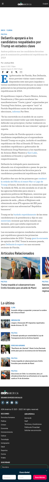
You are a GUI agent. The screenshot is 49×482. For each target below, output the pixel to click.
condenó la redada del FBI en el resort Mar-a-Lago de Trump (24, 181)
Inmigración (15, 320)
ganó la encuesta (39, 238)
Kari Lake (32, 152)
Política (4, 34)
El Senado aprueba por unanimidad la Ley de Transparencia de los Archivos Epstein (27, 336)
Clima (13, 307)
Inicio (3, 30)
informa (16, 111)
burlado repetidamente (25, 214)
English (45, 4)
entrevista (6, 220)
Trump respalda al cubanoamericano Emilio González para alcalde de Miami (27, 362)
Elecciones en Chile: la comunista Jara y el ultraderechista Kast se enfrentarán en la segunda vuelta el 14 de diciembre (29, 375)
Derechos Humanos (18, 345)
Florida (9, 30)
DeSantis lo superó (15, 244)
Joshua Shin (9, 62)
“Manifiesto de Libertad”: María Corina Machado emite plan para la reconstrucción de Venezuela (28, 349)
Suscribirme (40, 477)
